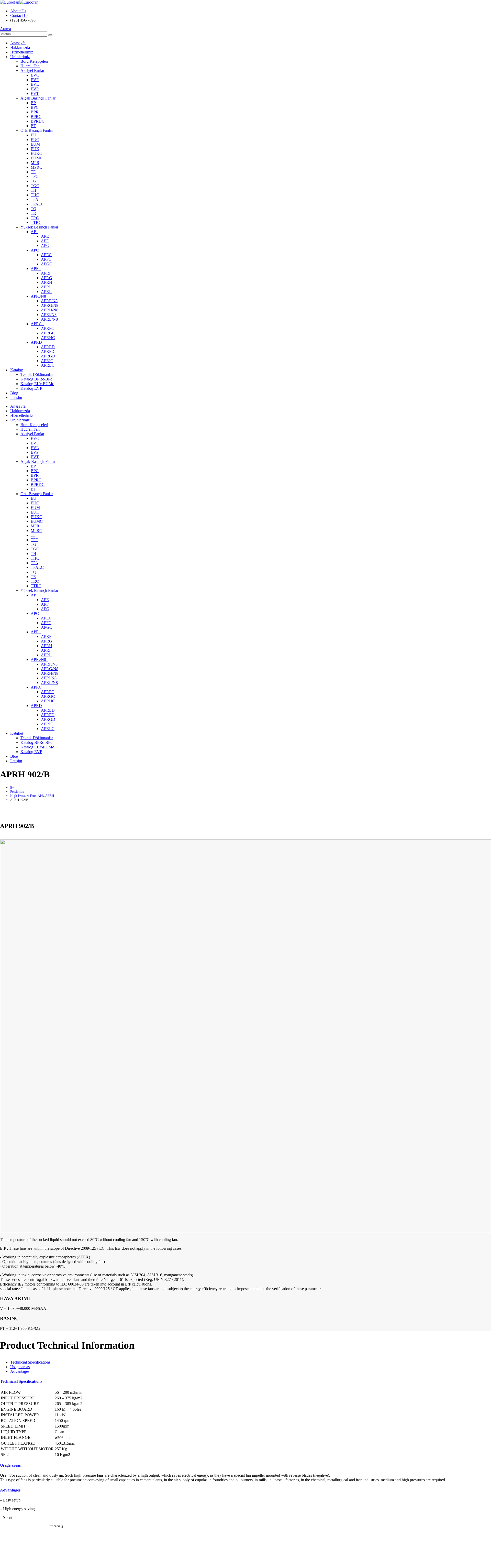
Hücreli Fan (30, 66)
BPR (35, 112)
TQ (33, 208)
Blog (14, 393)
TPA (34, 199)
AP (34, 232)
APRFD (47, 351)
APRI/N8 (49, 314)
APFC (46, 259)
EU (33, 135)
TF (33, 172)
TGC (35, 185)
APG (45, 245)
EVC (35, 75)
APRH (46, 282)
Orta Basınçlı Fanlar (36, 130)
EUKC (36, 153)
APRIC (47, 360)
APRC (37, 324)
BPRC (36, 116)
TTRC (36, 222)
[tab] (30, 1362)
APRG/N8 (49, 305)
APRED (48, 347)
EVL (35, 84)
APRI (45, 287)
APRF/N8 (49, 301)
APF (45, 241)
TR (33, 213)
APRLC (47, 365)
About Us (18, 11)
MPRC (36, 167)
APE (45, 236)
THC (35, 195)
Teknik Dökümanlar (36, 374)
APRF (46, 273)
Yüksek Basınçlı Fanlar (39, 227)
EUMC (37, 158)
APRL (46, 291)
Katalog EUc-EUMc (37, 384)
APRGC (48, 333)
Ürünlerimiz (20, 57)
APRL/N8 (49, 319)
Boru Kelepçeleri (34, 61)
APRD (36, 342)
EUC (35, 139)
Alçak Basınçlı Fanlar (37, 98)
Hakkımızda (20, 47)
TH (33, 190)
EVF (35, 80)
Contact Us (19, 15)
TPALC (37, 204)
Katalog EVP (31, 388)
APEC (46, 255)
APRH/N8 (49, 310)
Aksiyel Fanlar (32, 70)
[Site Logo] (19, 2)
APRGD (48, 356)
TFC (34, 176)
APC (35, 250)
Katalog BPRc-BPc (36, 379)
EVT (35, 93)
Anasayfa (18, 43)
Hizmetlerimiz (21, 52)
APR (36, 268)
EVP (35, 89)
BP (33, 103)
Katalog (16, 370)
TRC (35, 218)
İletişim (16, 397)
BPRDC (37, 121)
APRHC (48, 337)
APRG (46, 278)
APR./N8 (39, 296)
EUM (35, 144)
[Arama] (50, 35)
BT (33, 126)
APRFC (47, 328)
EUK (35, 149)
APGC (46, 264)
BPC (35, 107)
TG (33, 181)
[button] (5, 29)
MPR (35, 162)
